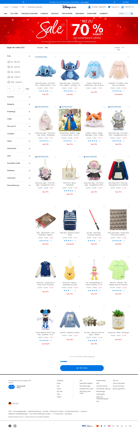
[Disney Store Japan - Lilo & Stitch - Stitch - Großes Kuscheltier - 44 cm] (45, 70)
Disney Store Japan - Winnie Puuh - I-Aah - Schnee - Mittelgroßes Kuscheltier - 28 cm (45, 134)
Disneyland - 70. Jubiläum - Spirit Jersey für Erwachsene (118, 84)
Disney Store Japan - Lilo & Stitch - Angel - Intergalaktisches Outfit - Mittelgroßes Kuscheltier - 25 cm (94, 184)
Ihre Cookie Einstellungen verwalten (40, 414)
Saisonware (11, 178)
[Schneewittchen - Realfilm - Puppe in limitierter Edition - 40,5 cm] (70, 120)
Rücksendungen (100, 391)
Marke (9, 141)
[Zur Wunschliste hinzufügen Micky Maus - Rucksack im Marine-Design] (79, 207)
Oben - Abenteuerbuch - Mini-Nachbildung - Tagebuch (45, 234)
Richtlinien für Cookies (56, 411)
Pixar (58, 386)
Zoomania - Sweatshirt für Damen (69, 332)
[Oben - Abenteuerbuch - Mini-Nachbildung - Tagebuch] (45, 220)
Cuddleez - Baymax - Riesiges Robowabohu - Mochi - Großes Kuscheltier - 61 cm (94, 134)
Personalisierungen (85, 386)
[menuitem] (6, 13)
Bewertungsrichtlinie (119, 389)
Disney (59, 383)
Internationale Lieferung (103, 389)
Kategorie (10, 104)
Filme (58, 394)
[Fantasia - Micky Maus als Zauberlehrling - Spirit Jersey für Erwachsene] (94, 70)
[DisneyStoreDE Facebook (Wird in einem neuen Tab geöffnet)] (10, 426)
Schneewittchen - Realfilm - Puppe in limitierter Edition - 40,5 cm (70, 134)
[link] (45, 91)
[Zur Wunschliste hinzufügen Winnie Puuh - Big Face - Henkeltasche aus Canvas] (79, 256)
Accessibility (68, 414)
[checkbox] (14, 62)
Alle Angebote (126, 2)
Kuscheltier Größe (13, 163)
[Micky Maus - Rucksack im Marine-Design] (70, 220)
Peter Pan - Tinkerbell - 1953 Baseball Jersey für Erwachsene (118, 284)
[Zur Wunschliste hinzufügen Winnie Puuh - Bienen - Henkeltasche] (79, 157)
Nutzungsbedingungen (19, 411)
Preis (9, 56)
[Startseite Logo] (69, 7)
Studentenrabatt (101, 380)
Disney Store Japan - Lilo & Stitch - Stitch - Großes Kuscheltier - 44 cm (45, 84)
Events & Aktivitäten (119, 383)
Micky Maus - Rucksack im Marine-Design (70, 234)
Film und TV (11, 126)
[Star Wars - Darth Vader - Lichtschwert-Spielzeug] (94, 220)
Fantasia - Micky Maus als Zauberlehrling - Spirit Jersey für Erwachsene (94, 84)
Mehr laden (83, 368)
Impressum (84, 411)
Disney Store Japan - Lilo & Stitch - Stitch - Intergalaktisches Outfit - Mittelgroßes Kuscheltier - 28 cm (118, 134)
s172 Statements (58, 414)
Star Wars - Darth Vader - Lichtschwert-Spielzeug (94, 234)
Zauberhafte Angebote (86, 383)
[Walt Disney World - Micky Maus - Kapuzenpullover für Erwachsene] (118, 170)
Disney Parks (11, 148)
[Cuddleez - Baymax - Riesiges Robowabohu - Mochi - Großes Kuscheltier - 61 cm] (94, 120)
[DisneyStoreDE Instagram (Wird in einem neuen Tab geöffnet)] (15, 426)
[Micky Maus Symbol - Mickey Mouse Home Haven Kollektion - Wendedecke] (118, 220)
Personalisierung (13, 185)
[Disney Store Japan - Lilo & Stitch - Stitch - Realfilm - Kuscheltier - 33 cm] (70, 70)
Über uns (115, 380)
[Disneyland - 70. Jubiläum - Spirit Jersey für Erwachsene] (118, 70)
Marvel (59, 389)
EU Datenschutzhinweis (71, 411)
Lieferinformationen (102, 386)
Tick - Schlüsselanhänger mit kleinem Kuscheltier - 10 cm (94, 284)
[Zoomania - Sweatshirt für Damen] (70, 319)
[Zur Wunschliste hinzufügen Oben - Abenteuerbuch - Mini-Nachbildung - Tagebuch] (55, 207)
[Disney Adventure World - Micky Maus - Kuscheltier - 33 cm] (45, 319)
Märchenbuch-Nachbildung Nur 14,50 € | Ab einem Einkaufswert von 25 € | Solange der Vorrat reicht (69, 2)
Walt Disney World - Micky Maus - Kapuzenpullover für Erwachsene (118, 184)
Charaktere (60, 380)
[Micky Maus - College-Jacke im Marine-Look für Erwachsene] (45, 270)
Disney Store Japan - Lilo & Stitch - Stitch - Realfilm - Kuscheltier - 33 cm (70, 84)
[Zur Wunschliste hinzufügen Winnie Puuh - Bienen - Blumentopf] (128, 306)
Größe (9, 119)
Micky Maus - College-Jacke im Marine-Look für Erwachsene (45, 284)
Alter (9, 156)
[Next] (114, 2)
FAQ (97, 401)
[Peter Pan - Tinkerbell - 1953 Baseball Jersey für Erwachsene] (118, 270)
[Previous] (24, 2)
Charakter (10, 134)
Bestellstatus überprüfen (35, 7)
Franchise (10, 97)
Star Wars (59, 391)
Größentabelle (100, 394)
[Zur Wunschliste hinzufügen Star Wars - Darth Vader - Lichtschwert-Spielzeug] (104, 207)
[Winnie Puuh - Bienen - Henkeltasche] (70, 170)
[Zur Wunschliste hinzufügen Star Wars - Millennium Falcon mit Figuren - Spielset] (104, 306)
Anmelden (11, 387)
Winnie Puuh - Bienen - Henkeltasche (70, 184)
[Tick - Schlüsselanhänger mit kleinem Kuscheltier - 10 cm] (94, 270)
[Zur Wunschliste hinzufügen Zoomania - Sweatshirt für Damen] (79, 306)
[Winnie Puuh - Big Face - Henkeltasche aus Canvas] (70, 270)
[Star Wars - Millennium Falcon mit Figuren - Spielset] (94, 319)
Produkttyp (11, 112)
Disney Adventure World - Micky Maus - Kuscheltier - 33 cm (45, 333)
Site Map (45, 411)
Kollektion (11, 171)
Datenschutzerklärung (34, 411)
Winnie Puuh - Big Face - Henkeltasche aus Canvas (70, 284)
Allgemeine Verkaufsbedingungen (102, 398)
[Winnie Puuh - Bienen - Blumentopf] (118, 319)
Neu (81, 380)
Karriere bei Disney (118, 386)
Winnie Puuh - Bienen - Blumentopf (118, 332)
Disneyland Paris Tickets (86, 389)
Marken (59, 397)
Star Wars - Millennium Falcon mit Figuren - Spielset (94, 333)
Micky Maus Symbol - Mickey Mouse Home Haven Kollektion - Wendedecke (118, 234)
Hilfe (97, 383)
